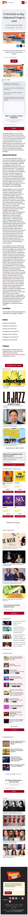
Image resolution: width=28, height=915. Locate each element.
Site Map (20, 906)
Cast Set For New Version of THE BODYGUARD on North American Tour (12, 84)
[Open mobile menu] (26, 2)
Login (19, 2)
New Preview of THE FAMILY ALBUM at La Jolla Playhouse (19, 623)
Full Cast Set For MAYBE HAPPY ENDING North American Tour (14, 88)
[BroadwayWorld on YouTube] (10, 901)
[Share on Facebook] (18, 46)
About (12, 904)
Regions (15, 906)
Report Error (14, 907)
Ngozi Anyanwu (7, 204)
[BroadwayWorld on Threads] (22, 898)
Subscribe (14, 613)
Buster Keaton (15, 272)
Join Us (21, 904)
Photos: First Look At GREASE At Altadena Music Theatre (13, 93)
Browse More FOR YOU (13, 774)
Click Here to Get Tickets (14, 365)
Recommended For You (8, 737)
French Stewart (12, 267)
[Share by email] (24, 46)
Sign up (14, 791)
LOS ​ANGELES (11, 2)
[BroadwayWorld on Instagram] (13, 898)
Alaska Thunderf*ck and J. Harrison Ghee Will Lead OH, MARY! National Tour (13, 812)
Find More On (13, 522)
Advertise (7, 904)
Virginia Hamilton (9, 209)
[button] (23, 2)
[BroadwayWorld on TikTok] (19, 898)
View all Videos (6, 649)
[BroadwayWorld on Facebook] (10, 898)
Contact (16, 904)
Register (15, 2)
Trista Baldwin (20, 199)
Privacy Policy (18, 911)
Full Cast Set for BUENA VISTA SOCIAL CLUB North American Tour (13, 842)
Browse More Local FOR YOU (15, 448)
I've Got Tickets (8, 491)
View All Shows (14, 726)
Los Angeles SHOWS (7, 653)
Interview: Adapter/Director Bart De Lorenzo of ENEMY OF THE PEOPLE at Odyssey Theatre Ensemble (14, 99)
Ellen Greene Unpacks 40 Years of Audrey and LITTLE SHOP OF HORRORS (19, 644)
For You (9, 369)
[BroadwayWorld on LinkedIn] (16, 898)
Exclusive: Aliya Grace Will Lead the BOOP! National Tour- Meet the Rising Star (14, 827)
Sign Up (14, 61)
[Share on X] (21, 46)
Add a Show (14, 729)
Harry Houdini (6, 280)
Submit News (9, 906)
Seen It (8, 489)
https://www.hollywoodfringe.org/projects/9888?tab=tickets (14, 355)
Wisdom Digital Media (18, 910)
